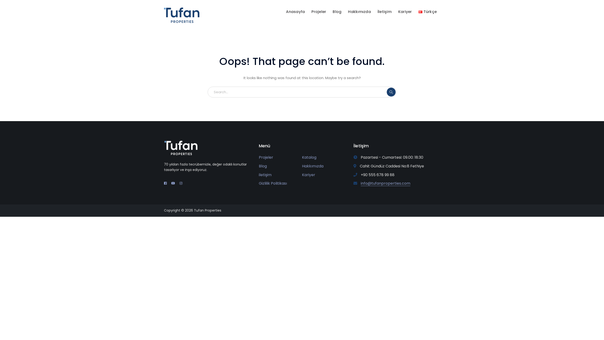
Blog (263, 166)
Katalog (309, 157)
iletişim (265, 175)
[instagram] (181, 183)
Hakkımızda (312, 166)
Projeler (266, 157)
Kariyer (308, 175)
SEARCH (391, 92)
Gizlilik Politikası (273, 183)
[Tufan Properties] (181, 15)
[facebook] (165, 183)
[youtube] (173, 183)
